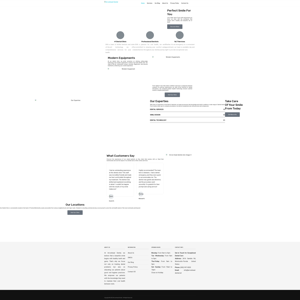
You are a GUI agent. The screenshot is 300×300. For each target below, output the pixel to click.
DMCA (130, 258)
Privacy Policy (174, 3)
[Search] (195, 3)
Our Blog (157, 3)
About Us (165, 3)
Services (149, 3)
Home (143, 3)
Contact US (132, 272)
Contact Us (184, 3)
